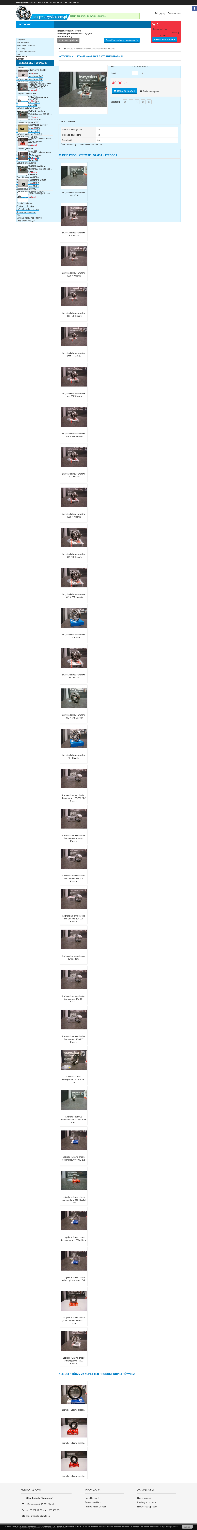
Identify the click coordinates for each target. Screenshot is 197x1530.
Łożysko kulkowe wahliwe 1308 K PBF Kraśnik (73, 435)
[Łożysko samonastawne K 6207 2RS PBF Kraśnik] (23, 91)
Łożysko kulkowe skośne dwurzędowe (73, 957)
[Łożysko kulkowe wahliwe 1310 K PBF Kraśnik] (74, 589)
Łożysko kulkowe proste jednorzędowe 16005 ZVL (73, 1279)
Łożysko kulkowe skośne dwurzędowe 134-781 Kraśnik (73, 999)
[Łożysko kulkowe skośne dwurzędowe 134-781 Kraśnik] (74, 991)
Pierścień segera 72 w (39, 193)
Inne (18, 214)
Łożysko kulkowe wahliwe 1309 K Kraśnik (73, 515)
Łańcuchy (20, 48)
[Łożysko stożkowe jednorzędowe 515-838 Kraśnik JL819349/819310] (23, 173)
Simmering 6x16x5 (37, 179)
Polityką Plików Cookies (78, 1527)
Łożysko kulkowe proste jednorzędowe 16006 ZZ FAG (73, 1320)
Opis (62, 121)
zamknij (187, 1527)
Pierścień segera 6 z (38, 97)
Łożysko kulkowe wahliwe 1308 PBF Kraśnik (73, 395)
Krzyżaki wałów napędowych (29, 217)
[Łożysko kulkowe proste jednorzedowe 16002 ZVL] (74, 1152)
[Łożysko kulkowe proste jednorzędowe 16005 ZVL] (74, 1273)
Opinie (71, 121)
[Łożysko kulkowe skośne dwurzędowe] (74, 951)
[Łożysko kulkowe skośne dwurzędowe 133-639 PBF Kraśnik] (74, 790)
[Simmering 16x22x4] (23, 77)
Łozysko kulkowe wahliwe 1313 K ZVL (73, 756)
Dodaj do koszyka (126, 91)
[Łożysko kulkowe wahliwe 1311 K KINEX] (74, 630)
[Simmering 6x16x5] (23, 187)
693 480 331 (54, 1510)
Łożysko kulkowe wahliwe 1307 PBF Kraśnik (73, 314)
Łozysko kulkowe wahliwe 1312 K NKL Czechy (73, 716)
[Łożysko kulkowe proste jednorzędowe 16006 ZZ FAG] (74, 1313)
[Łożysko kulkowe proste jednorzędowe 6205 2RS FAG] (23, 146)
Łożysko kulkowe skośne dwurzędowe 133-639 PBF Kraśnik (74, 798)
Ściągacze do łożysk (25, 220)
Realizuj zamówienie (163, 39)
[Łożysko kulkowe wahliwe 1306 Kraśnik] (74, 228)
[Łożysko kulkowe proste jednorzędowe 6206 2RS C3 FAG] (74, 1440)
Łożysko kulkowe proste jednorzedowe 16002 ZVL (73, 1158)
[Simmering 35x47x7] (23, 132)
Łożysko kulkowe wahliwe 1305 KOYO (73, 194)
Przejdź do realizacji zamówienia (120, 40)
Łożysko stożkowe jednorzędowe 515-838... (40, 167)
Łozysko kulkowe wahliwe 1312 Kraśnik (73, 676)
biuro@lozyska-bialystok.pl (38, 1515)
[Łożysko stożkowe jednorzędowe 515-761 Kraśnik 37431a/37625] (23, 118)
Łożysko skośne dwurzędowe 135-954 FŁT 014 (74, 1079)
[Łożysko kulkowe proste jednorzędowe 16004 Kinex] (74, 1232)
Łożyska (20, 39)
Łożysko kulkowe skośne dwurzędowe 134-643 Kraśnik (73, 838)
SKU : (113, 66)
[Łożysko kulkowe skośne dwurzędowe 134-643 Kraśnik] (74, 831)
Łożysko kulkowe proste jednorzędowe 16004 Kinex (73, 1238)
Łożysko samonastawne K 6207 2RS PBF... (40, 85)
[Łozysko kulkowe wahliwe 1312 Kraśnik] (74, 670)
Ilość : (113, 72)
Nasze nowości (144, 1497)
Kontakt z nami (91, 1497)
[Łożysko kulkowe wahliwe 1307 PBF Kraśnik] (74, 308)
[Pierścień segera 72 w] (23, 201)
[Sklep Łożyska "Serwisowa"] (43, 19)
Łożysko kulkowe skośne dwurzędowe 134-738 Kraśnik (73, 918)
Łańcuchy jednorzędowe (27, 209)
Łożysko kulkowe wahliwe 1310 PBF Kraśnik (73, 555)
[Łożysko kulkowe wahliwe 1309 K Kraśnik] (74, 509)
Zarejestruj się (174, 13)
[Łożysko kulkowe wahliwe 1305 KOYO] (74, 188)
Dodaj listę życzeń (151, 91)
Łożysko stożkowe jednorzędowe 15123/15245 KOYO (73, 1119)
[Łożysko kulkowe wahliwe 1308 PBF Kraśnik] (74, 389)
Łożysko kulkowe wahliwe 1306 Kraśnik (73, 234)
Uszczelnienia (22, 42)
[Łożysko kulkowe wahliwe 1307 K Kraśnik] (74, 348)
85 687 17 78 (36, 1510)
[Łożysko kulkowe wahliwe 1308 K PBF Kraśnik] (74, 429)
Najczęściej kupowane (32, 62)
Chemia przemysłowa (26, 211)
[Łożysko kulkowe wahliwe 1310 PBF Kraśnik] (74, 549)
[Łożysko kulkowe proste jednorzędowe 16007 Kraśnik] (74, 1353)
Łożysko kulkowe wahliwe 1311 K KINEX (73, 636)
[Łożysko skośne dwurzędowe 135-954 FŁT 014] (74, 1072)
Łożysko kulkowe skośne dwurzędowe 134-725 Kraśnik (73, 878)
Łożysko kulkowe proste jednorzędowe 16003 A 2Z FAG (74, 1200)
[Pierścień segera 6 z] (23, 105)
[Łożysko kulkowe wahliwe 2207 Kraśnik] (83, 112)
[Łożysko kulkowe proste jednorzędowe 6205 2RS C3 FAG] (74, 1473)
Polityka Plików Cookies (95, 1506)
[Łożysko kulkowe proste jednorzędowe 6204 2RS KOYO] (23, 160)
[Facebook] (194, 8)
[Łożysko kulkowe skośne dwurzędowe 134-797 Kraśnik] (74, 1031)
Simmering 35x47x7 (38, 124)
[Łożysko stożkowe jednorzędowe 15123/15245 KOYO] (74, 1112)
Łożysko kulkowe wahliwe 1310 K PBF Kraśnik (73, 596)
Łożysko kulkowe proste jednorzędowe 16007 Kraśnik (74, 1360)
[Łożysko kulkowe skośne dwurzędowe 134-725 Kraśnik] (74, 871)
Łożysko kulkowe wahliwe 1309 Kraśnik (73, 475)
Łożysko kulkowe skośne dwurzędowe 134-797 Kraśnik (73, 1039)
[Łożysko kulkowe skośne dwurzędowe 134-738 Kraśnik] (74, 911)
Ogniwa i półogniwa (25, 206)
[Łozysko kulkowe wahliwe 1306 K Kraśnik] (74, 268)
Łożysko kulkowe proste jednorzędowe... (40, 140)
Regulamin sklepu (93, 1502)
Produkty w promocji (146, 1502)
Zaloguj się (160, 13)
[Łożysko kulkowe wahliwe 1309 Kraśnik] (74, 469)
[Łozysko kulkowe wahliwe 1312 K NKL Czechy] (74, 710)
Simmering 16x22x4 (38, 69)
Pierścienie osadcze (25, 45)
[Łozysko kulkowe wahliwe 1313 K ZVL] (74, 750)
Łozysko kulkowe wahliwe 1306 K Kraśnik (73, 274)
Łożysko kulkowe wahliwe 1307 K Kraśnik (73, 354)
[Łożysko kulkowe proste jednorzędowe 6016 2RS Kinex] (74, 1406)
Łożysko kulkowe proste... (74, 1409)
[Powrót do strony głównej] (59, 48)
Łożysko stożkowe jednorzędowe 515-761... (40, 112)
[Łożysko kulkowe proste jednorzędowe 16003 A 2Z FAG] (74, 1192)
